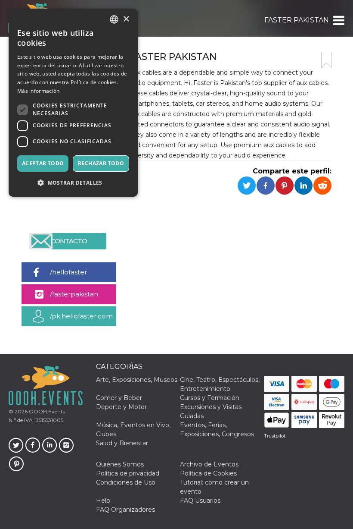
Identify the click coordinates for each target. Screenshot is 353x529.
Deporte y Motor (121, 407)
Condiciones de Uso (125, 482)
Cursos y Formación (209, 398)
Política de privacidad (127, 473)
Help (103, 500)
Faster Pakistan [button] (296, 20)
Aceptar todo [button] (43, 163)
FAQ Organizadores (125, 509)
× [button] (126, 19)
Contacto (69, 241)
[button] (338, 20)
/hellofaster (68, 272)
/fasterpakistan (74, 294)
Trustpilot (274, 436)
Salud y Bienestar (122, 443)
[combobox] (114, 19)
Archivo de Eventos (209, 464)
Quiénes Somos (120, 464)
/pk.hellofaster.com (81, 316)
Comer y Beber (119, 398)
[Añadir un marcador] (326, 60)
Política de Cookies (208, 473)
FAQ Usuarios (200, 500)
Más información (38, 90)
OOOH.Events (46, 411)
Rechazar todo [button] (101, 163)
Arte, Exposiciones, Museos (136, 380)
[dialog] (73, 103)
